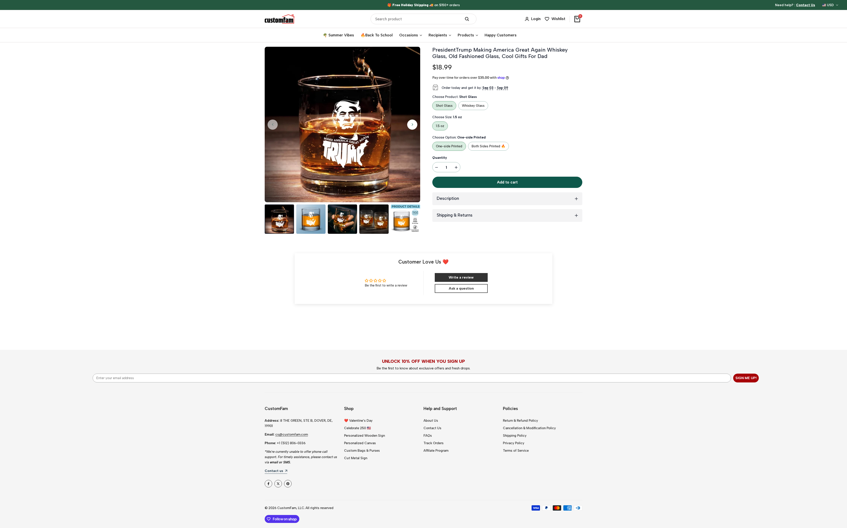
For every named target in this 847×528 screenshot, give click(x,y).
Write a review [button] (461, 277)
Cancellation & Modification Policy (529, 428)
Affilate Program (436, 451)
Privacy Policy (513, 443)
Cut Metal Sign (355, 458)
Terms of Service (516, 451)
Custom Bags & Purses (362, 451)
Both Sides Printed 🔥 (488, 146)
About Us (431, 421)
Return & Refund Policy (520, 421)
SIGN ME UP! (746, 378)
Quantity (439, 158)
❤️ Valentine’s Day (358, 421)
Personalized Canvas (360, 443)
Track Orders (434, 443)
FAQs (428, 436)
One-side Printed (449, 146)
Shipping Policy (515, 436)
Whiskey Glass (473, 106)
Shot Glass (444, 106)
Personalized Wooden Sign (364, 436)
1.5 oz (440, 126)
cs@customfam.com (291, 434)
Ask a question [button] (461, 288)
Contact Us (432, 428)
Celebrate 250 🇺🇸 (357, 428)
